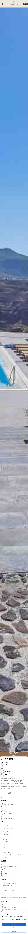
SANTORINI (4, 762)
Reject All (14, 931)
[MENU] (2, 3)
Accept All (14, 924)
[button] (2, 381)
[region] (14, 923)
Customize (14, 927)
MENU (3, 4)
